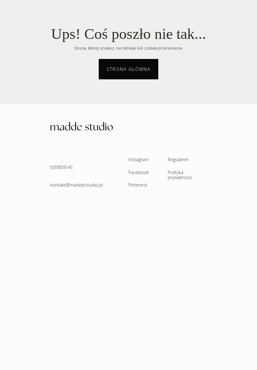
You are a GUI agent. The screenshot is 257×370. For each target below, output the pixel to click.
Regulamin (178, 159)
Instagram (138, 159)
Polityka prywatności (180, 175)
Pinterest (137, 185)
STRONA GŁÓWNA (128, 69)
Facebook (138, 172)
